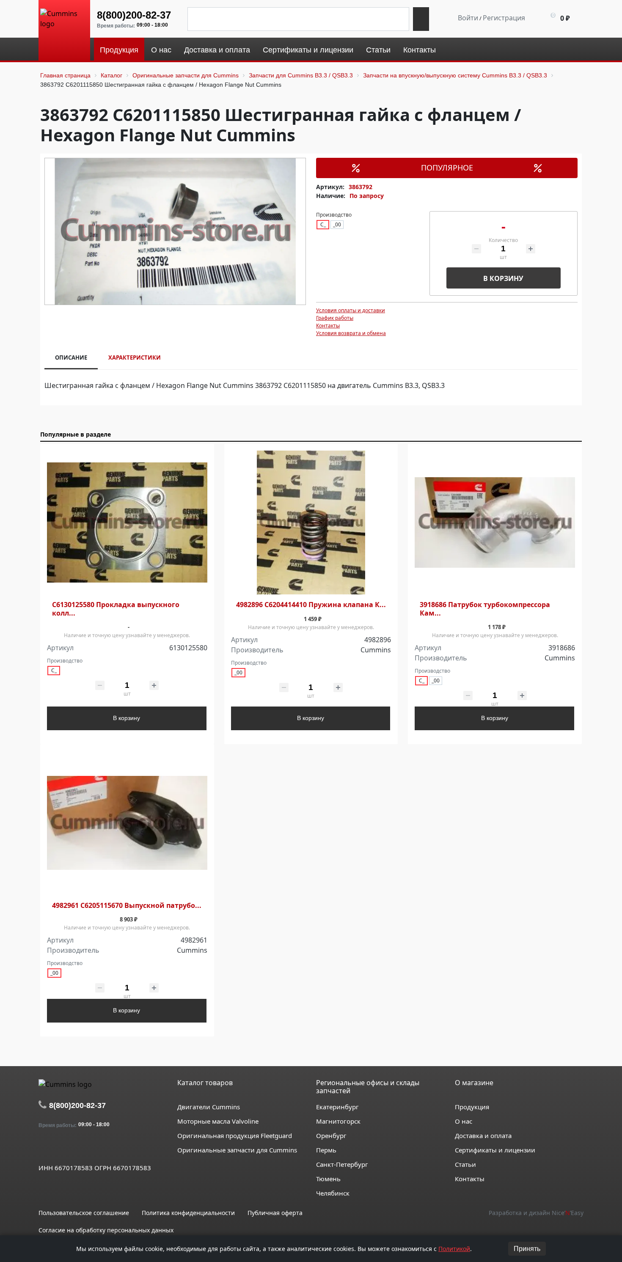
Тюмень (328, 1178)
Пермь (326, 1150)
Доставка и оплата (483, 1135)
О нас (463, 1121)
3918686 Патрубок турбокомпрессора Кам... (485, 609)
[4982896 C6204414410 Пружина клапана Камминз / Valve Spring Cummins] (311, 523)
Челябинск (333, 1193)
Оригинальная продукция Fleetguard (234, 1135)
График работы (334, 318)
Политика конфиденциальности (188, 1213)
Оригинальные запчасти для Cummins (237, 1150)
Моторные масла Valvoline (218, 1121)
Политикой (454, 1249)
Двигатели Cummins (208, 1107)
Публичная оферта (275, 1213)
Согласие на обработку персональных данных (106, 1230)
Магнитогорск (338, 1121)
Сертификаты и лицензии (495, 1150)
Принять (527, 1248)
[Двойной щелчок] (45, 1148)
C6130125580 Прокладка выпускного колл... (115, 609)
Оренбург (331, 1135)
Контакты (328, 325)
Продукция (472, 1107)
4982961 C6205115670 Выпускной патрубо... (126, 906)
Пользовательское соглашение (84, 1213)
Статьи (465, 1164)
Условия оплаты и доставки (350, 310)
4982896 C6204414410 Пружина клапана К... (311, 605)
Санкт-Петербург (342, 1164)
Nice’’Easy (567, 1213)
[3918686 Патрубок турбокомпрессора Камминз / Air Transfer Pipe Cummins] (495, 523)
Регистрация (504, 17)
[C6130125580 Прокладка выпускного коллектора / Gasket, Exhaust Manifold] (127, 523)
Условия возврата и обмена (351, 333)
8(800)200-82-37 (134, 15)
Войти (468, 17)
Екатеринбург (337, 1107)
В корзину (503, 278)
